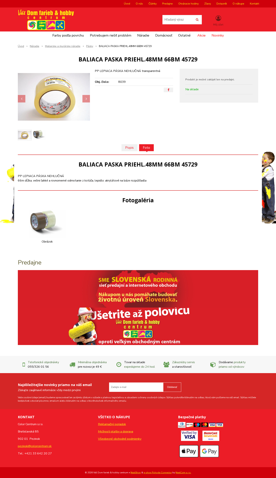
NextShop (135, 472)
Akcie (201, 35)
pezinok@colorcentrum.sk (35, 446)
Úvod (127, 3)
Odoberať (172, 387)
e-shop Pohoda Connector (158, 472)
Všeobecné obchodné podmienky (119, 439)
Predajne (167, 3)
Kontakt (254, 3)
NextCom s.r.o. (183, 472)
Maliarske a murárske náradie (62, 46)
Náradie (143, 35)
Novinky (218, 35)
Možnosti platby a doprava (115, 431)
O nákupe (238, 3)
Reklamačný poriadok (112, 424)
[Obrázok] (47, 224)
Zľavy (207, 3)
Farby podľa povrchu (68, 35)
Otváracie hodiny (188, 3)
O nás (139, 3)
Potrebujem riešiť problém (110, 35)
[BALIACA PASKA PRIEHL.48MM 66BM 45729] (54, 97)
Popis (129, 147)
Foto (146, 147)
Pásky (89, 46)
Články (153, 3)
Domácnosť (163, 35)
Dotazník (221, 3)
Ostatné (184, 35)
